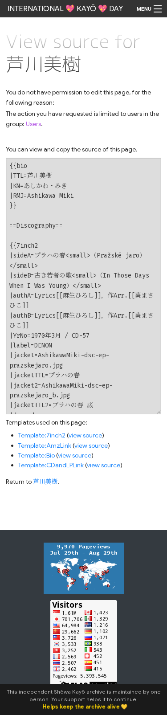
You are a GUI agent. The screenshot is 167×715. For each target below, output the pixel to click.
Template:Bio (36, 455)
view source (85, 435)
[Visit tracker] (84, 568)
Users (33, 124)
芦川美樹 (45, 482)
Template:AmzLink (44, 445)
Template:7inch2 (41, 435)
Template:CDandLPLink (51, 465)
